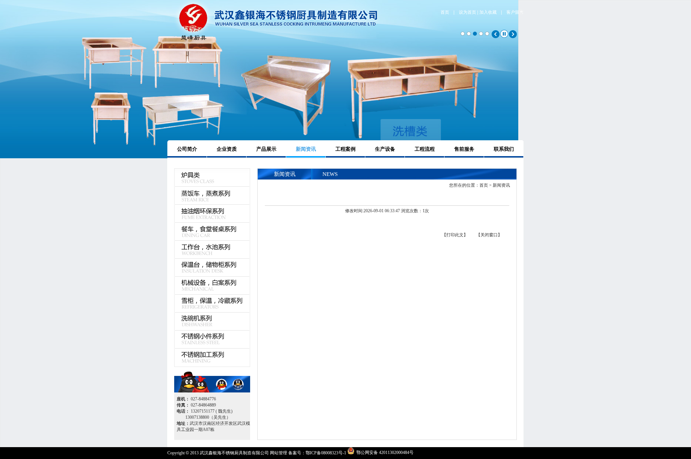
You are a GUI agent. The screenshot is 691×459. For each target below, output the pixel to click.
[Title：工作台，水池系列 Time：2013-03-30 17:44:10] (212, 250)
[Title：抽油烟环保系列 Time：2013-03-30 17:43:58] (212, 214)
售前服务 (464, 149)
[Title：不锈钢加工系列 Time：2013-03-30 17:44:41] (212, 358)
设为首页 (467, 12)
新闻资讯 (306, 149)
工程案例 (345, 149)
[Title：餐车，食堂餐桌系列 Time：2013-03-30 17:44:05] (212, 232)
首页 (445, 12)
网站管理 (278, 452)
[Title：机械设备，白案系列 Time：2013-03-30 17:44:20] (212, 286)
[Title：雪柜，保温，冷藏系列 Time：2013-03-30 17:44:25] (212, 304)
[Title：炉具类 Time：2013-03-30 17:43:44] (212, 185)
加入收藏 (488, 12)
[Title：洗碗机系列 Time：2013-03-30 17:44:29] (212, 322)
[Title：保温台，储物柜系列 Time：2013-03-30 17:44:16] (212, 268)
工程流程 (425, 149)
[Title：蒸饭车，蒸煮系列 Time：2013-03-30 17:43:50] (212, 196)
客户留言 (515, 12)
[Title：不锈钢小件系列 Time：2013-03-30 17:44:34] (212, 340)
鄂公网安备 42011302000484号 (385, 452)
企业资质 (227, 149)
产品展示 (266, 149)
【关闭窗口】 (489, 234)
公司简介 (187, 149)
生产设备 (385, 149)
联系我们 (504, 149)
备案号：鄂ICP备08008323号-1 (317, 452)
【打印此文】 (455, 234)
